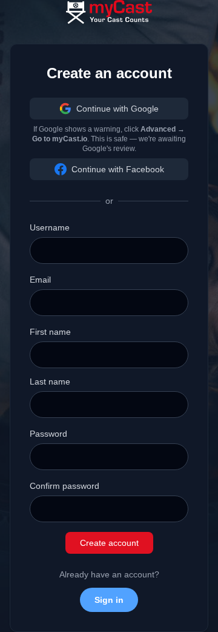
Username (50, 227)
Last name (50, 381)
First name (50, 332)
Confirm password (64, 486)
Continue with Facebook (117, 169)
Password (48, 434)
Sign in (109, 600)
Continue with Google (117, 108)
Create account (109, 543)
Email (40, 279)
